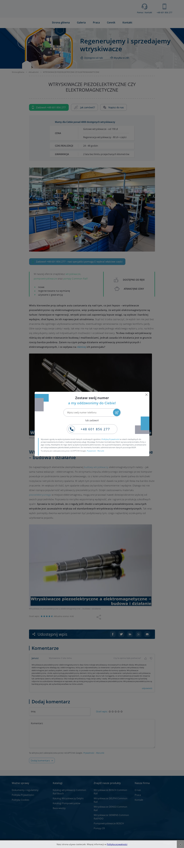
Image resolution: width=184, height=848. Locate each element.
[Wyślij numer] (116, 412)
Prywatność (91, 451)
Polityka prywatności (117, 844)
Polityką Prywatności (110, 439)
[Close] (146, 394)
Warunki (100, 451)
